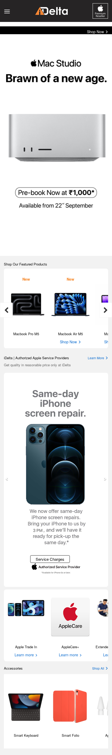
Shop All (98, 668)
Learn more (25, 654)
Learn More (96, 357)
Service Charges (50, 559)
